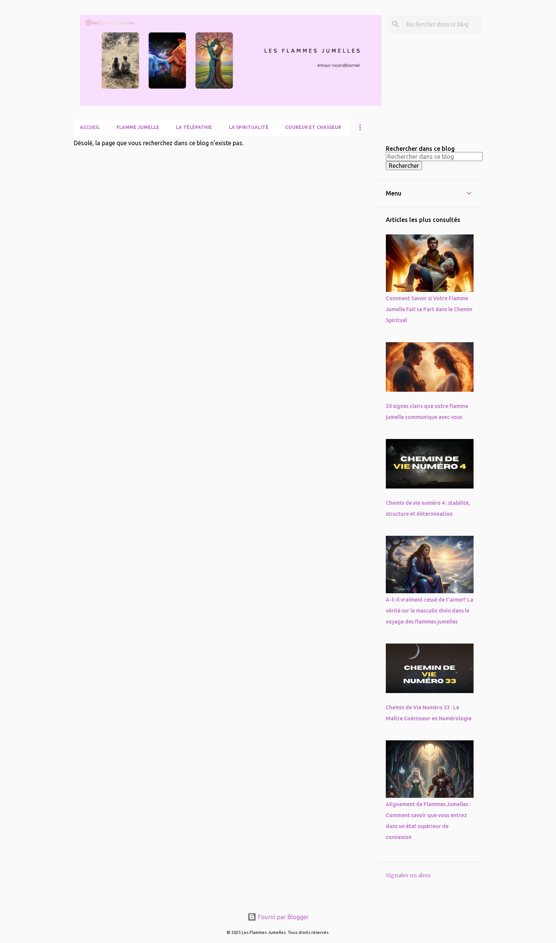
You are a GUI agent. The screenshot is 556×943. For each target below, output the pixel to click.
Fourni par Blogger (282, 917)
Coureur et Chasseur (313, 127)
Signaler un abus (408, 875)
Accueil (90, 127)
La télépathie (194, 127)
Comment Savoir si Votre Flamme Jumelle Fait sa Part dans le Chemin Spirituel (429, 309)
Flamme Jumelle (137, 127)
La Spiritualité (249, 127)
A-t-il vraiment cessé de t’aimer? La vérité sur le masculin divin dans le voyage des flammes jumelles (429, 611)
